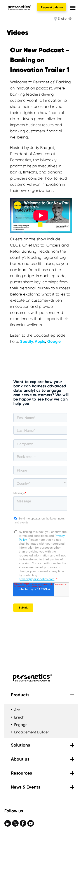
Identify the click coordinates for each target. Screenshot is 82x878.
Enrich (19, 717)
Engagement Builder (31, 732)
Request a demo (52, 7)
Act (17, 710)
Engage (21, 724)
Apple (40, 341)
